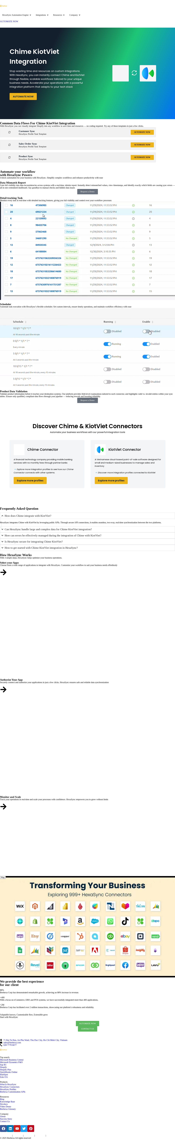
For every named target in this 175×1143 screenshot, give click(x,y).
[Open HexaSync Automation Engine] (30, 15)
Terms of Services (6, 1136)
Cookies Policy (29, 1136)
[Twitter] (24, 1128)
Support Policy (40, 1136)
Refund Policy (51, 1136)
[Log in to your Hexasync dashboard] (3, 689)
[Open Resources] (64, 15)
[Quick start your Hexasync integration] (3, 806)
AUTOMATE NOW (23, 96)
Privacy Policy (18, 1136)
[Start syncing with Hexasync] (3, 572)
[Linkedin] (10, 1128)
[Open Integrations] (48, 15)
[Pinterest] (30, 1128)
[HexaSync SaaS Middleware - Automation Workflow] (3, 5)
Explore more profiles (30, 480)
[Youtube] (17, 1128)
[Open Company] (79, 15)
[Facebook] (3, 1128)
